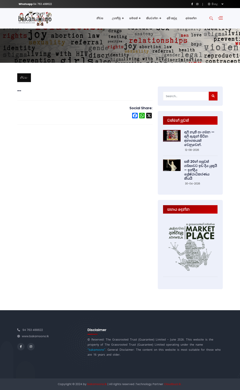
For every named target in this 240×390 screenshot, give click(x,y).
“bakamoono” (96, 350)
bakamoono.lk (97, 384)
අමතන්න (191, 18)
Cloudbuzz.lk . (173, 384)
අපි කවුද (172, 18)
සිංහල (214, 4)
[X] (149, 116)
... (19, 89)
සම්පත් (133, 18)
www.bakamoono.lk (35, 336)
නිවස (99, 18)
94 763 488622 (32, 330)
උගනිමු (116, 18)
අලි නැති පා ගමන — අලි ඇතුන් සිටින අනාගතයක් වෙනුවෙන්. (199, 138)
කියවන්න (152, 18)
